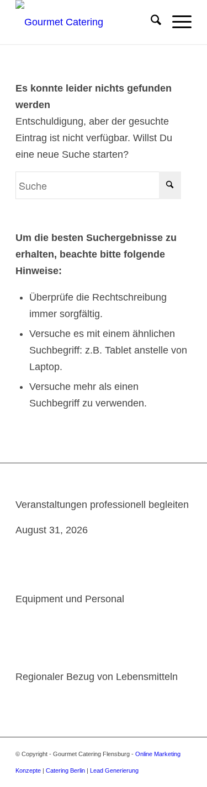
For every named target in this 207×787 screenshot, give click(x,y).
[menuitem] (150, 22)
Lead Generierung (114, 770)
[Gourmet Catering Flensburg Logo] (85, 22)
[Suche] (150, 22)
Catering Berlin (65, 770)
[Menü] (176, 22)
